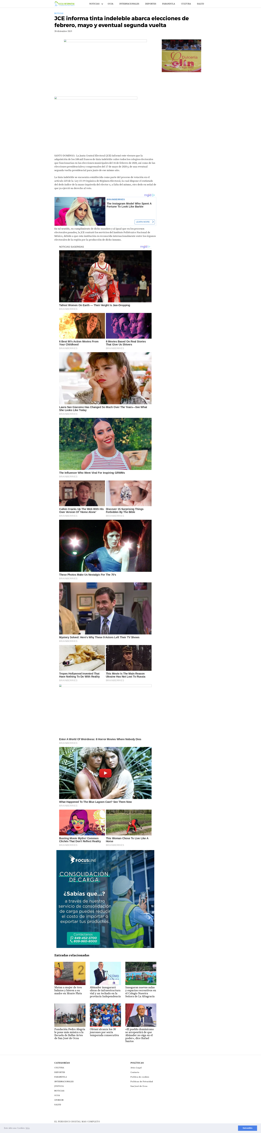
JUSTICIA (59, 1086)
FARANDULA (168, 3)
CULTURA (186, 3)
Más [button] (28, 1128)
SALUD (200, 3)
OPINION (59, 1100)
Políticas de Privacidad (141, 1081)
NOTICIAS (94, 3)
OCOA (110, 3)
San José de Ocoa (138, 1086)
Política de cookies (139, 1077)
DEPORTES (150, 3)
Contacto (134, 1072)
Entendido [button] (247, 1128)
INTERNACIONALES (129, 3)
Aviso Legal (136, 1068)
